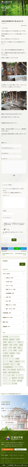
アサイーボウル (18, 367)
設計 (13, 375)
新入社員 (20, 378)
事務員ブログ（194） (8, 317)
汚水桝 (13, 381)
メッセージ (4, 158)
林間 (11, 345)
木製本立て (20, 342)
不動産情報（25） (7, 313)
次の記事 (23, 251)
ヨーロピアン (19, 375)
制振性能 (5, 339)
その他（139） (9, 282)
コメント (6, 195)
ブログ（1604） (7, 274)
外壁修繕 (12, 353)
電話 (4, 465)
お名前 (4, 211)
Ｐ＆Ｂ (10, 350)
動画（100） (6, 322)
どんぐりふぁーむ (14, 336)
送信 (14, 175)
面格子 (11, 361)
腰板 (15, 348)
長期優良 (5, 345)
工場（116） (8, 297)
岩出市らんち (20, 370)
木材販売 (5, 353)
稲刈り (5, 350)
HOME (2, 455)
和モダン (13, 364)
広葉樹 (21, 345)
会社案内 (6, 455)
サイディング (6, 383)
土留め (18, 339)
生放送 (5, 348)
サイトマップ (21, 455)
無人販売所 (6, 364)
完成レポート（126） (11, 289)
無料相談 (11, 422)
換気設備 (5, 336)
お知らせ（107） (10, 278)
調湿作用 (14, 378)
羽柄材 (5, 342)
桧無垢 (5, 372)
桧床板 (15, 345)
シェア (4, 248)
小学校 (10, 348)
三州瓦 (18, 353)
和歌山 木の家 (18, 350)
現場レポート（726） (11, 305)
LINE (17, 248)
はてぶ (23, 248)
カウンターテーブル (8, 359)
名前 (4, 142)
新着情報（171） (7, 326)
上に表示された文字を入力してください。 (13, 233)
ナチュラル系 (6, 375)
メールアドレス (7, 148)
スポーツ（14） (9, 285)
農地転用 (12, 339)
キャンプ (5, 361)
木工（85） (8, 301)
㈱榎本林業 (6, 356)
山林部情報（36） (10, 293)
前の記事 (5, 251)
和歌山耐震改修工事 (13, 372)
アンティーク (6, 381)
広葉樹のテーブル (19, 361)
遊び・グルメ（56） (11, 309)
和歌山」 (20, 348)
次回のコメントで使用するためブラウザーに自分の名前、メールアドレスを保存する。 (14, 224)
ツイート (11, 248)
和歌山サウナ (12, 342)
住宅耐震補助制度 (8, 367)
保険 (12, 356)
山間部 (17, 359)
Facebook (25, 465)
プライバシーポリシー (13, 455)
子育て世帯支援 (11, 370)
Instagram (18, 465)
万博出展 (19, 381)
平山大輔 (14, 383)
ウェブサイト (4, 153)
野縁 (4, 370)
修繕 (18, 364)
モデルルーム (6, 378)
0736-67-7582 (12, 416)
